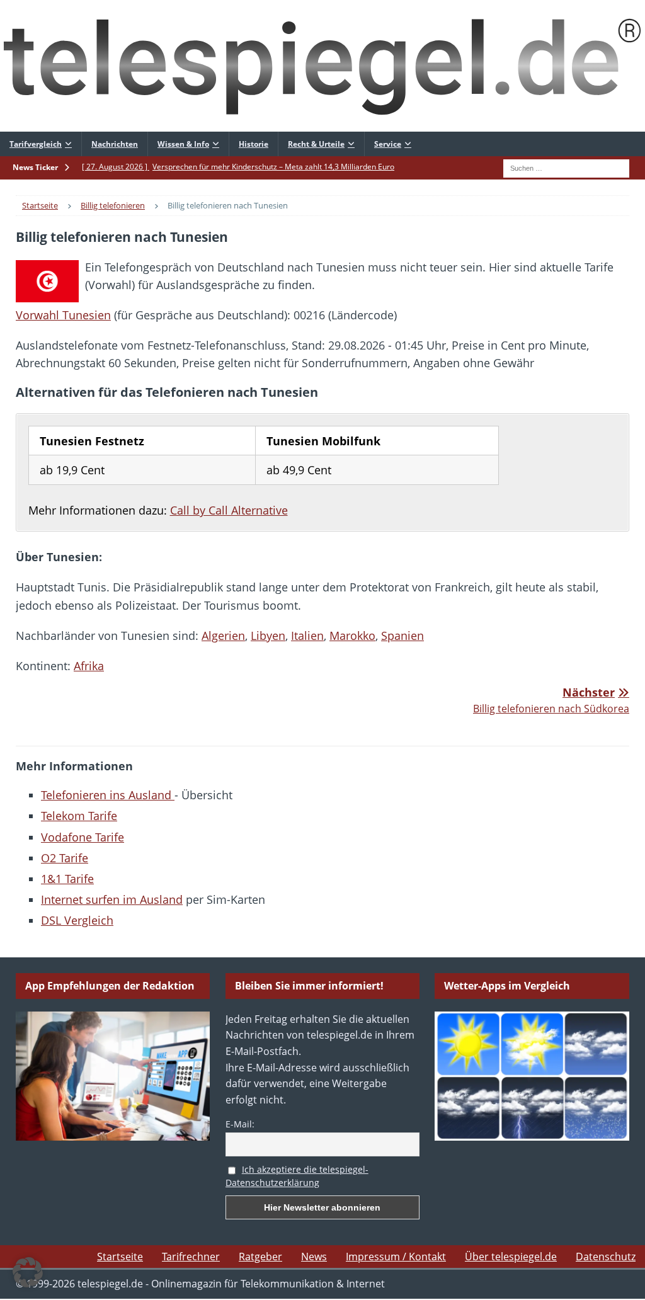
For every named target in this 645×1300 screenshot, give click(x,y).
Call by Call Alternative (229, 510)
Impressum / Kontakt (396, 1256)
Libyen (268, 635)
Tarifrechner (191, 1256)
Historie (253, 144)
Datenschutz (606, 1256)
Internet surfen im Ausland (112, 899)
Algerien (223, 635)
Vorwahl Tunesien (63, 314)
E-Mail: (239, 1124)
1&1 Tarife (67, 878)
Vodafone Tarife (82, 837)
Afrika (89, 665)
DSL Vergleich (77, 920)
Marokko (352, 635)
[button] (27, 1272)
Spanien (402, 635)
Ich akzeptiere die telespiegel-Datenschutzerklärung (296, 1176)
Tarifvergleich (35, 144)
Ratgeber (260, 1256)
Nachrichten (114, 144)
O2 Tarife (64, 857)
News (314, 1256)
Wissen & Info (183, 144)
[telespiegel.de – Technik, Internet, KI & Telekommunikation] (322, 66)
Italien (307, 635)
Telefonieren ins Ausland (107, 794)
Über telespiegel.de (511, 1256)
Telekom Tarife (79, 815)
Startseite (120, 1256)
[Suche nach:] (566, 166)
